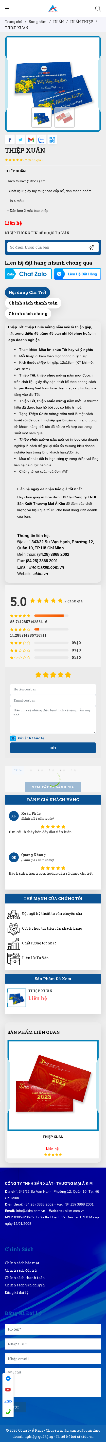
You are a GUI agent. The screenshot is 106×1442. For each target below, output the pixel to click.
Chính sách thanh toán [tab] (33, 303)
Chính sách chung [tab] (28, 313)
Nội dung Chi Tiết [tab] (27, 292)
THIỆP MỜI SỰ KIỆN (53, 1137)
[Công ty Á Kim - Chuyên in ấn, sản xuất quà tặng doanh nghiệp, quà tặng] (53, 8)
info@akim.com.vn (46, 567)
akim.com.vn (75, 1211)
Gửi (15, 1407)
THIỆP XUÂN (40, 991)
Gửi (53, 748)
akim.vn (41, 574)
